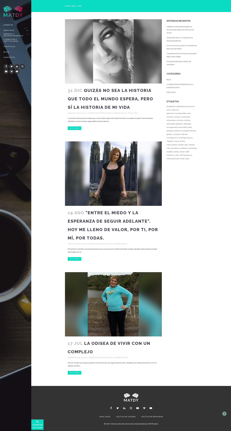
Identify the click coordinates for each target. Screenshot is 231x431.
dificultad (171, 124)
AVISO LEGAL (105, 417)
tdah (187, 152)
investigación (172, 138)
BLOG (84, 113)
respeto (170, 152)
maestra (170, 141)
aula (189, 113)
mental (192, 145)
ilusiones (176, 134)
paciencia (175, 148)
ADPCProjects (153, 424)
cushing (186, 120)
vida (176, 155)
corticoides (171, 120)
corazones (186, 117)
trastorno (170, 155)
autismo (170, 117)
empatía (170, 131)
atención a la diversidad (176, 113)
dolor (190, 127)
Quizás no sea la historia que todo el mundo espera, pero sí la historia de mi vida (110, 99)
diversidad (182, 127)
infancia (184, 134)
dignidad (187, 124)
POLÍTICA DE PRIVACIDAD (152, 417)
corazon (177, 117)
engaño (186, 131)
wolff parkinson (185, 155)
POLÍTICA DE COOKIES (126, 417)
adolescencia (181, 106)
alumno (191, 106)
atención (175, 110)
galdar (169, 134)
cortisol (179, 120)
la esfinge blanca (185, 138)
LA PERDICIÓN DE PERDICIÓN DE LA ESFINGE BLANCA (107, 113)
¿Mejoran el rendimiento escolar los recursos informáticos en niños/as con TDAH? (180, 30)
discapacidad (172, 127)
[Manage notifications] (224, 413)
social (182, 152)
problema (184, 148)
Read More (74, 128)
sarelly (176, 152)
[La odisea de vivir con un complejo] (113, 304)
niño (168, 148)
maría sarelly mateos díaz (177, 145)
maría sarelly (179, 141)
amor (169, 110)
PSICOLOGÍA (132, 113)
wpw (187, 159)
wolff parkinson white (176, 159)
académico (171, 106)
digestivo (179, 124)
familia (193, 131)
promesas (193, 148)
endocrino (178, 131)
